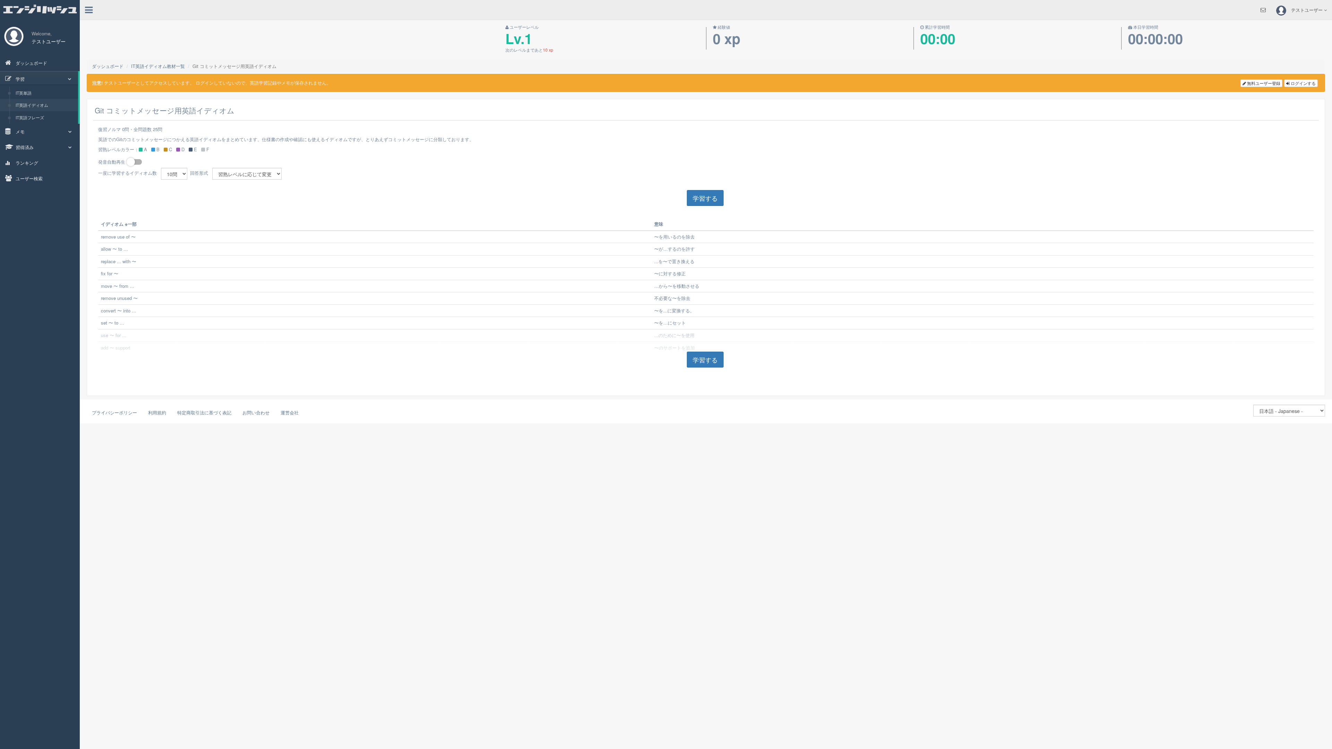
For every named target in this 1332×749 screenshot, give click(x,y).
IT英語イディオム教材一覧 (158, 66)
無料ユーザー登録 (1263, 83)
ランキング (26, 163)
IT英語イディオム (32, 105)
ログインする (1303, 83)
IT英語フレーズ (30, 117)
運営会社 (290, 412)
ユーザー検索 (28, 178)
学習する (705, 198)
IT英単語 (24, 93)
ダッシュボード (30, 63)
